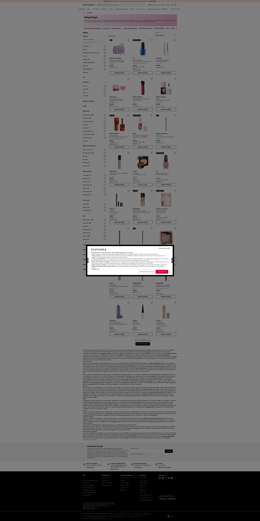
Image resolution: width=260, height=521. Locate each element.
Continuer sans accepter (164, 248)
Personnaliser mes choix (147, 271)
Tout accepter (162, 271)
